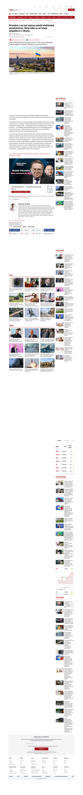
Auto (54, 771)
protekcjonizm (31, 226)
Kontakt (10, 776)
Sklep (73, 6)
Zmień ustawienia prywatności (61, 776)
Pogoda (54, 773)
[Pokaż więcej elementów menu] (74, 14)
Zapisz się (41, 748)
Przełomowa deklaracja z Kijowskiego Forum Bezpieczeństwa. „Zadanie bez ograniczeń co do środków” (16, 355)
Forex (65, 762)
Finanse (21, 764)
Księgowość (44, 771)
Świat (10, 758)
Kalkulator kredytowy (35, 773)
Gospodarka (12, 17)
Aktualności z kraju (12, 771)
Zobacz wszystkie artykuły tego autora (16, 220)
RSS (73, 776)
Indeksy (65, 760)
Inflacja (54, 17)
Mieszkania (44, 761)
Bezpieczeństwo (12, 767)
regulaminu (42, 746)
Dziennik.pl (55, 767)
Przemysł (30, 17)
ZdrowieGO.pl (53, 6)
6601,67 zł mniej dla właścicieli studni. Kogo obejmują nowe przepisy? (16, 289)
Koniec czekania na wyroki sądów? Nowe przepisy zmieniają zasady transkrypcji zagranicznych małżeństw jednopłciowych (32, 304)
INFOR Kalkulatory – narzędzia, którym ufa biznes (26, 188)
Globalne (10, 770)
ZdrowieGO (66, 767)
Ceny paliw (30, 20)
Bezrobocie (65, 17)
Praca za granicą (34, 764)
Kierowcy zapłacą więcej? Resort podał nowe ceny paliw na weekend (31, 289)
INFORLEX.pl (46, 6)
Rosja (10, 760)
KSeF (21, 762)
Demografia (36, 17)
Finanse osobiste (22, 20)
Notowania (66, 758)
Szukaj (72, 9)
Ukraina (24, 226)
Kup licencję (25, 197)
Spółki (65, 761)
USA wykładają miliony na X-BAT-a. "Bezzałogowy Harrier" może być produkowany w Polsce (47, 355)
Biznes (21, 758)
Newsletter (59, 6)
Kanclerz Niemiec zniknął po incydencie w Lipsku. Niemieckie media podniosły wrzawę (31, 340)
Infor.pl (43, 767)
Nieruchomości (45, 758)
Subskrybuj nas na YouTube (18, 39)
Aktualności (20, 17)
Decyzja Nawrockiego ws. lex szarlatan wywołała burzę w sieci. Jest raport (47, 289)
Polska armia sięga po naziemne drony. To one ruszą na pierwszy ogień (16, 304)
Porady (65, 773)
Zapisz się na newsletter (33, 39)
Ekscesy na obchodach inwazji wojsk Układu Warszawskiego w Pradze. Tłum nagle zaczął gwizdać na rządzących (47, 340)
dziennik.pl (40, 6)
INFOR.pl (34, 6)
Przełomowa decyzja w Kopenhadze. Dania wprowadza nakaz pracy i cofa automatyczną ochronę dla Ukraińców (16, 340)
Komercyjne (44, 762)
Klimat (71, 17)
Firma (21, 761)
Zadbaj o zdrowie (48, 20)
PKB (26, 17)
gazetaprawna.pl (66, 6)
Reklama (26, 776)
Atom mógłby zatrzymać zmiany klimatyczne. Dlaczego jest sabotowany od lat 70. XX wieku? (16, 224)
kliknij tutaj (46, 753)
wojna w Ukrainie (17, 226)
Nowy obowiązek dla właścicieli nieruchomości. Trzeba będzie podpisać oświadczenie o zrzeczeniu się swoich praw (16, 319)
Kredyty (21, 771)
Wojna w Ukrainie (38, 20)
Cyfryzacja (43, 17)
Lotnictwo (55, 764)
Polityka (48, 17)
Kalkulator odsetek (34, 771)
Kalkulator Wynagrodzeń (35, 770)
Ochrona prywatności (36, 776)
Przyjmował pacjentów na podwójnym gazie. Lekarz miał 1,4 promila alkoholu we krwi (47, 304)
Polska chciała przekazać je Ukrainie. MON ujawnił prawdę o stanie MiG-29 (32, 319)
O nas (18, 776)
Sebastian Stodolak (22, 34)
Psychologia (66, 771)
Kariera (32, 762)
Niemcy (10, 762)
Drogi (54, 761)
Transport (55, 758)
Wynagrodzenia (34, 761)
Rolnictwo (59, 17)
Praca (32, 758)
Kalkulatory (33, 767)
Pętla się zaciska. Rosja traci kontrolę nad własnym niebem (16, 369)
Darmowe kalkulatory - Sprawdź (20, 191)
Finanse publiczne (23, 770)
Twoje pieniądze (23, 773)
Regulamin (48, 776)
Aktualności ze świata (13, 773)
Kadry (43, 770)
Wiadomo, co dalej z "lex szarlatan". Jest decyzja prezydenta (45, 319)
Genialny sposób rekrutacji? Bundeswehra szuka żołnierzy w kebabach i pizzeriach (47, 370)
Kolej (54, 762)
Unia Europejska (12, 764)
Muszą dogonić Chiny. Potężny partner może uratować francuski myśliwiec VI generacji (31, 355)
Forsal (10, 22)
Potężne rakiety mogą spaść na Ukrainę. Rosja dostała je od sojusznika (32, 370)
